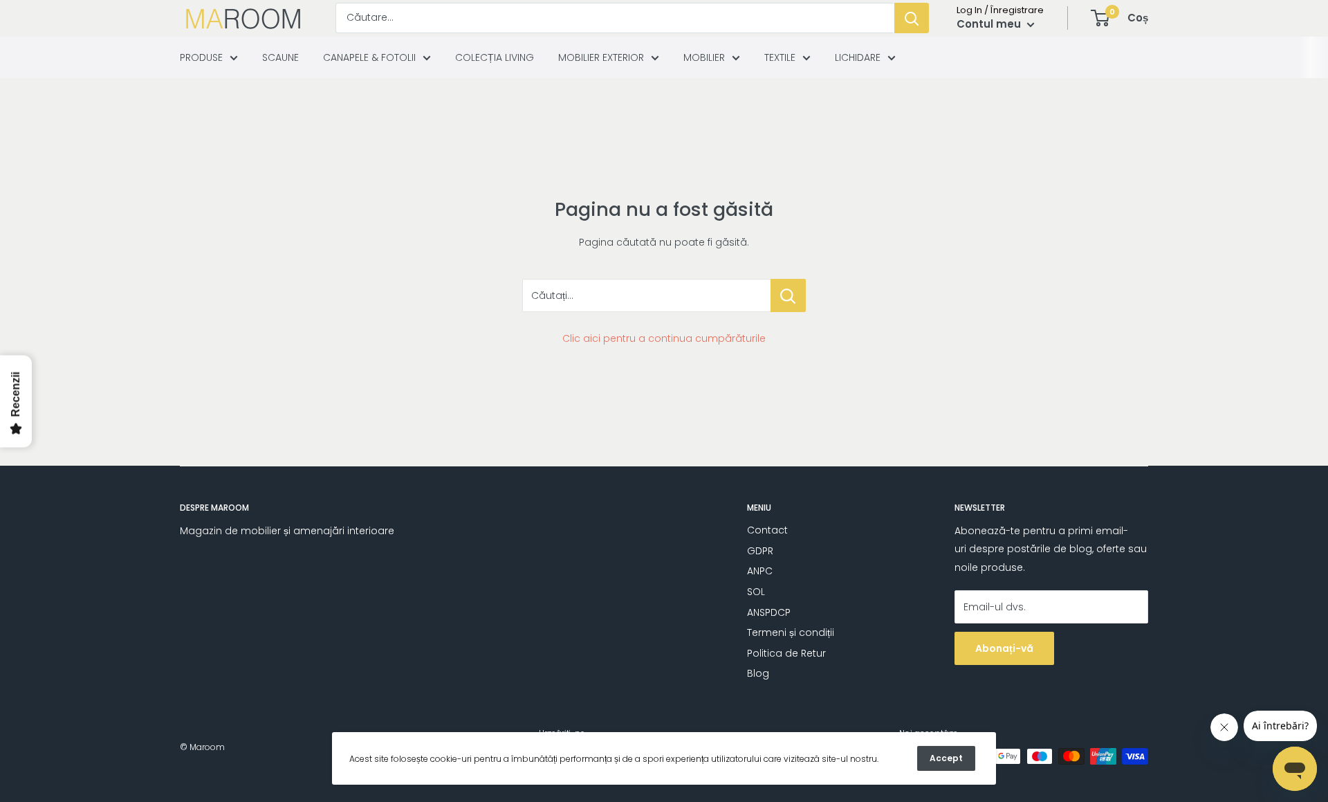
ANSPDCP (769, 612)
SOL (756, 592)
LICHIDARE (857, 57)
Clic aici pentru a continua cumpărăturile (664, 338)
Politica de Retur (786, 653)
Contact (767, 530)
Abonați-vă (1004, 648)
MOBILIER (704, 57)
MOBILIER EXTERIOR (601, 57)
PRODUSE (201, 57)
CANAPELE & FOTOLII (369, 57)
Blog (758, 673)
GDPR (760, 551)
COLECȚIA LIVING (494, 57)
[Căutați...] (788, 295)
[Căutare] (911, 18)
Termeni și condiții (790, 632)
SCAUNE (280, 57)
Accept (946, 758)
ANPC (760, 571)
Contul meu (990, 24)
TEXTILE (779, 57)
